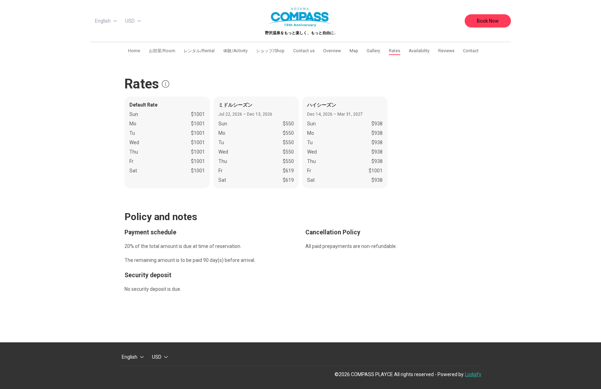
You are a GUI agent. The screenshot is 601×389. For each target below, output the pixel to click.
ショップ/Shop (270, 50)
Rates (394, 50)
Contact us (304, 50)
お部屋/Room (162, 50)
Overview (332, 50)
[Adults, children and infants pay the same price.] (165, 84)
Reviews (446, 50)
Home (134, 50)
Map (354, 50)
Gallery (373, 50)
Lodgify (473, 374)
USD (130, 21)
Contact (471, 50)
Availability (419, 50)
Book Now (488, 21)
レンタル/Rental (199, 50)
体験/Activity (235, 50)
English (103, 21)
